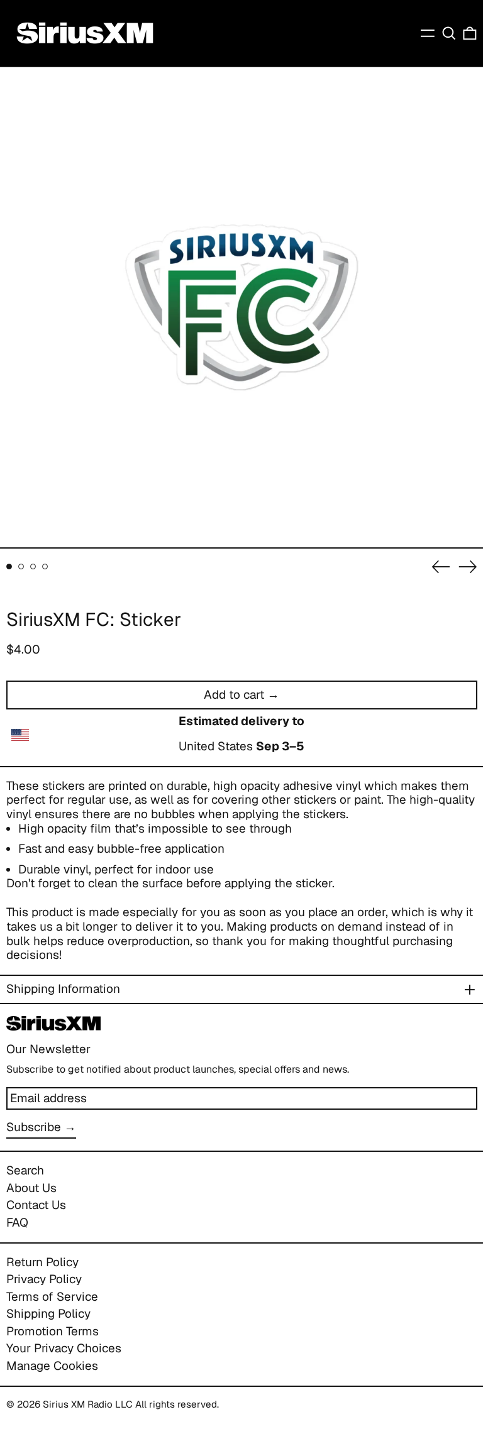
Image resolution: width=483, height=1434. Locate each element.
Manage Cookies (52, 1366)
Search (25, 1170)
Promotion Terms (52, 1331)
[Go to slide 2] (21, 567)
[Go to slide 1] (9, 567)
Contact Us (36, 1205)
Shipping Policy (48, 1314)
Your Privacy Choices (63, 1348)
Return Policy (42, 1262)
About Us (31, 1188)
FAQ (17, 1222)
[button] (449, 33)
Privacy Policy (44, 1279)
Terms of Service (52, 1297)
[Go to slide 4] (45, 567)
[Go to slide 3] (33, 567)
